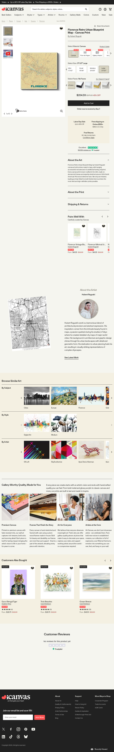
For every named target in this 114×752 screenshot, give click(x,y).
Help (76, 701)
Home (3, 21)
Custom (95, 15)
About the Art (75, 160)
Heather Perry (6, 604)
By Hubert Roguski (74, 36)
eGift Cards (99, 708)
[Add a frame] (21, 110)
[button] (73, 54)
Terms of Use (59, 714)
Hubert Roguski (73, 247)
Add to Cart (89, 103)
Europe (19, 21)
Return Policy (79, 708)
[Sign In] (105, 9)
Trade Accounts (100, 704)
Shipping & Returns (78, 204)
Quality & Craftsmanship (63, 704)
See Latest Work (71, 357)
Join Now (39, 717)
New (104, 15)
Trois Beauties (46, 601)
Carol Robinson (46, 604)
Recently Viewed (101, 749)
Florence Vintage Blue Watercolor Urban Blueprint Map (77, 244)
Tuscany (33, 21)
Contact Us (79, 718)
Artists (50, 15)
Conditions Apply (88, 137)
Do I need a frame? (102, 79)
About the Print (76, 192)
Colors (86, 15)
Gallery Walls (75, 15)
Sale (110, 15)
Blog (56, 718)
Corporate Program (101, 701)
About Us (58, 701)
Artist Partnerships (61, 711)
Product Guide (104, 46)
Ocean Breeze (85, 601)
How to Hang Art (80, 704)
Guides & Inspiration (82, 711)
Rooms (61, 15)
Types (40, 15)
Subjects (18, 15)
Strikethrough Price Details (84, 714)
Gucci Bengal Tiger (9, 601)
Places (11, 21)
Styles (29, 15)
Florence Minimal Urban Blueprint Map (97, 244)
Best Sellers (6, 15)
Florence (42, 21)
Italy (26, 21)
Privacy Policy (59, 708)
